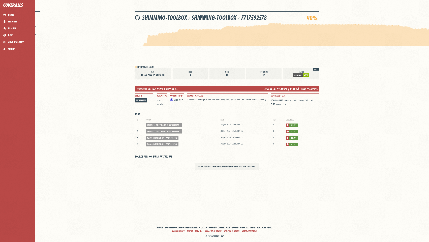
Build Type (162, 95)
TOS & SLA (198, 231)
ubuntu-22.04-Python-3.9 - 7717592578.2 (163, 131)
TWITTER (190, 231)
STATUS (160, 227)
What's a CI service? (232, 231)
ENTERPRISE (232, 227)
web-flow (178, 99)
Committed (142, 89)
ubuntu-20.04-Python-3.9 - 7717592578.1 (163, 125)
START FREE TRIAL (247, 227)
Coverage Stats (278, 95)
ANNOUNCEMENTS (178, 231)
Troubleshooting (173, 227)
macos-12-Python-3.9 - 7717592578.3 (162, 137)
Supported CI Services (213, 231)
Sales (202, 227)
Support (211, 227)
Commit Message (195, 95)
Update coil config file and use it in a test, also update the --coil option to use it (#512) (226, 99)
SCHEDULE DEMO (264, 227)
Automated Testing (249, 231)
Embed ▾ (316, 69)
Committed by (176, 95)
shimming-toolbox (164, 17)
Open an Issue (191, 227)
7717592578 (254, 17)
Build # (138, 95)
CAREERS (221, 227)
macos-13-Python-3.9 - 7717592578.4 (162, 144)
